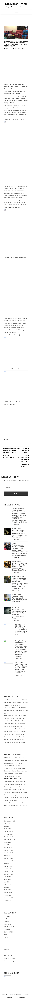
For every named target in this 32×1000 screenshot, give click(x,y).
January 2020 (8, 858)
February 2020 (9, 855)
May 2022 (7, 826)
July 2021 (7, 845)
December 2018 (9, 874)
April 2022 (7, 829)
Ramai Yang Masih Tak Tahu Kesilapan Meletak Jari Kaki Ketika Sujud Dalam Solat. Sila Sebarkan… (15, 729)
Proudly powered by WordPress (13, 995)
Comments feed (9, 958)
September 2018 (9, 877)
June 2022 (7, 823)
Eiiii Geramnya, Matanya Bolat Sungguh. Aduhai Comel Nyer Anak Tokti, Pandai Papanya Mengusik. (23, 457)
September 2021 (9, 839)
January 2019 (8, 871)
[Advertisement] (16, 67)
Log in (6, 953)
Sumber (12, 404)
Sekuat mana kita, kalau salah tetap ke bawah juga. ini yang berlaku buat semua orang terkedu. (21, 668)
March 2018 (8, 892)
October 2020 (8, 853)
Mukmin (8, 49)
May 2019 (7, 863)
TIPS (5, 934)
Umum (6, 937)
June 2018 (7, 884)
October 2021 (8, 837)
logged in (13, 480)
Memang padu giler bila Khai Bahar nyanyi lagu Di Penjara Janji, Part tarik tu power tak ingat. (21, 629)
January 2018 (8, 898)
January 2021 (8, 850)
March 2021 (8, 847)
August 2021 (8, 842)
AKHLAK (7, 916)
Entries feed (8, 955)
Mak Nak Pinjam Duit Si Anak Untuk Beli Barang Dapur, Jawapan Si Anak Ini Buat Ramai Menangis (16, 702)
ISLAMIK (7, 921)
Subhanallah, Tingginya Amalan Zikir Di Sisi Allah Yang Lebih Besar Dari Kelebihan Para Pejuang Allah (19, 533)
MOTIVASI (7, 924)
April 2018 (7, 890)
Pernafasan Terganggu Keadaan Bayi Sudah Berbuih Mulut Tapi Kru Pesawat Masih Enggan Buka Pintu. (19, 566)
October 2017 (8, 900)
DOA (5, 919)
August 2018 (8, 879)
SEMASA (8, 440)
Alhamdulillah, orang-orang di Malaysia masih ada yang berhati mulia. (9, 452)
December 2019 (9, 861)
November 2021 (9, 834)
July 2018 (7, 882)
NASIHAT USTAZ (9, 927)
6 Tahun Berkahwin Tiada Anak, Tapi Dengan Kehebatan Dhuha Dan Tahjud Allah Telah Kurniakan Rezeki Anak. (19, 613)
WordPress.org (9, 961)
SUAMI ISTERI (8, 932)
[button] (16, 12)
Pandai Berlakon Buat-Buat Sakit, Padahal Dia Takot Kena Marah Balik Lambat (16, 710)
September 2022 (9, 821)
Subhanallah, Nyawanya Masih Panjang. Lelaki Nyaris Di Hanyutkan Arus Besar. (19, 598)
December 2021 (9, 831)
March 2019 (8, 866)
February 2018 (9, 895)
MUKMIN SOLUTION (16, 4)
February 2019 (9, 869)
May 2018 (7, 887)
